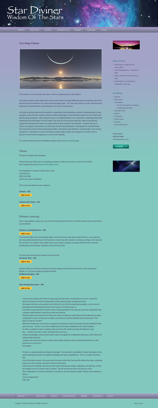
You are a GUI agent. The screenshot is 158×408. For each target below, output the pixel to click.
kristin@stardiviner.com (121, 139)
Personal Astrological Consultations (128, 105)
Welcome (21, 30)
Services (48, 30)
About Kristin (35, 30)
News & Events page (71, 141)
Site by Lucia (138, 403)
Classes (78, 30)
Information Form (63, 30)
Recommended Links (121, 124)
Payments (117, 122)
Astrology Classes (29, 43)
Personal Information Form (48, 164)
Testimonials (91, 30)
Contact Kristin (119, 119)
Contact (104, 30)
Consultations (118, 102)
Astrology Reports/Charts (125, 108)
